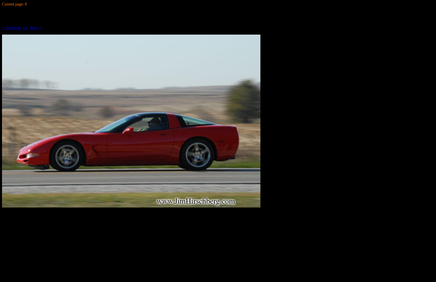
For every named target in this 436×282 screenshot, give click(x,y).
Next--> (36, 27)
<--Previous (11, 27)
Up (25, 27)
